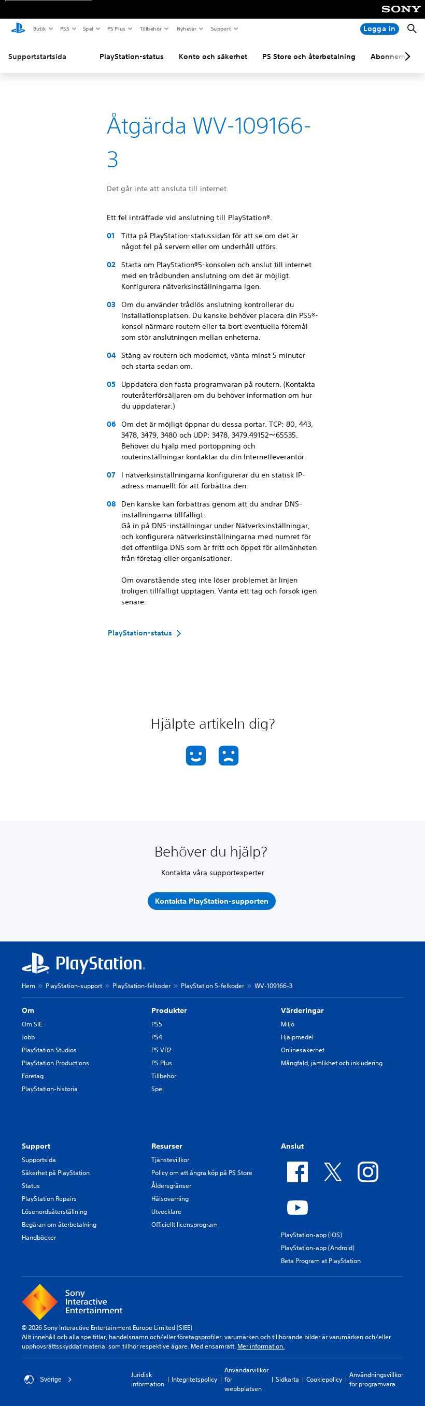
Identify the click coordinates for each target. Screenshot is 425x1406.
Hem (28, 985)
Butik (39, 28)
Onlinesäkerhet (302, 1050)
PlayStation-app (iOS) (311, 1234)
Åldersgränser (171, 1185)
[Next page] (406, 56)
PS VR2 (161, 1050)
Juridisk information (147, 1379)
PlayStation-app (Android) (318, 1247)
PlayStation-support (74, 985)
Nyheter (186, 28)
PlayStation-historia (50, 1088)
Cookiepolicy (324, 1379)
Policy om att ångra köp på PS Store (201, 1172)
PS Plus (116, 28)
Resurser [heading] (166, 1146)
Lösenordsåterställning (54, 1211)
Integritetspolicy (194, 1379)
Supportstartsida (37, 56)
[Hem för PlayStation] (18, 29)
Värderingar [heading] (302, 1010)
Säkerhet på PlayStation (56, 1172)
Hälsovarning (170, 1198)
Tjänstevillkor (170, 1159)
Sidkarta (287, 1379)
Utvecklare (166, 1211)
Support (220, 28)
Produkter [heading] (169, 1010)
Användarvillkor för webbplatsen (246, 1379)
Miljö (287, 1024)
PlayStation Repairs (49, 1198)
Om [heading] (28, 1010)
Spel (87, 28)
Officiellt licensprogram (184, 1224)
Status (31, 1185)
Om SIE (32, 1024)
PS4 (156, 1037)
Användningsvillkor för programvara (376, 1379)
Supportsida (39, 1159)
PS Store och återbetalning (309, 56)
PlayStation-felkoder (141, 985)
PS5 (64, 28)
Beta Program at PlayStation (321, 1260)
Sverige (51, 1379)
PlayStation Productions (55, 1063)
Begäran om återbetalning (59, 1224)
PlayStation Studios (49, 1050)
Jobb (28, 1037)
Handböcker (39, 1237)
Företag (33, 1075)
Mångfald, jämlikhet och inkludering (331, 1063)
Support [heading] (36, 1146)
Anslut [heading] (292, 1146)
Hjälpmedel (297, 1037)
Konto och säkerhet (213, 56)
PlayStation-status (132, 56)
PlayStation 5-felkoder (212, 985)
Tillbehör (150, 28)
